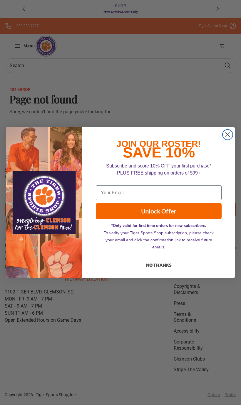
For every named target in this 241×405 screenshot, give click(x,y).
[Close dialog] (227, 135)
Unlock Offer (158, 211)
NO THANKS (159, 264)
